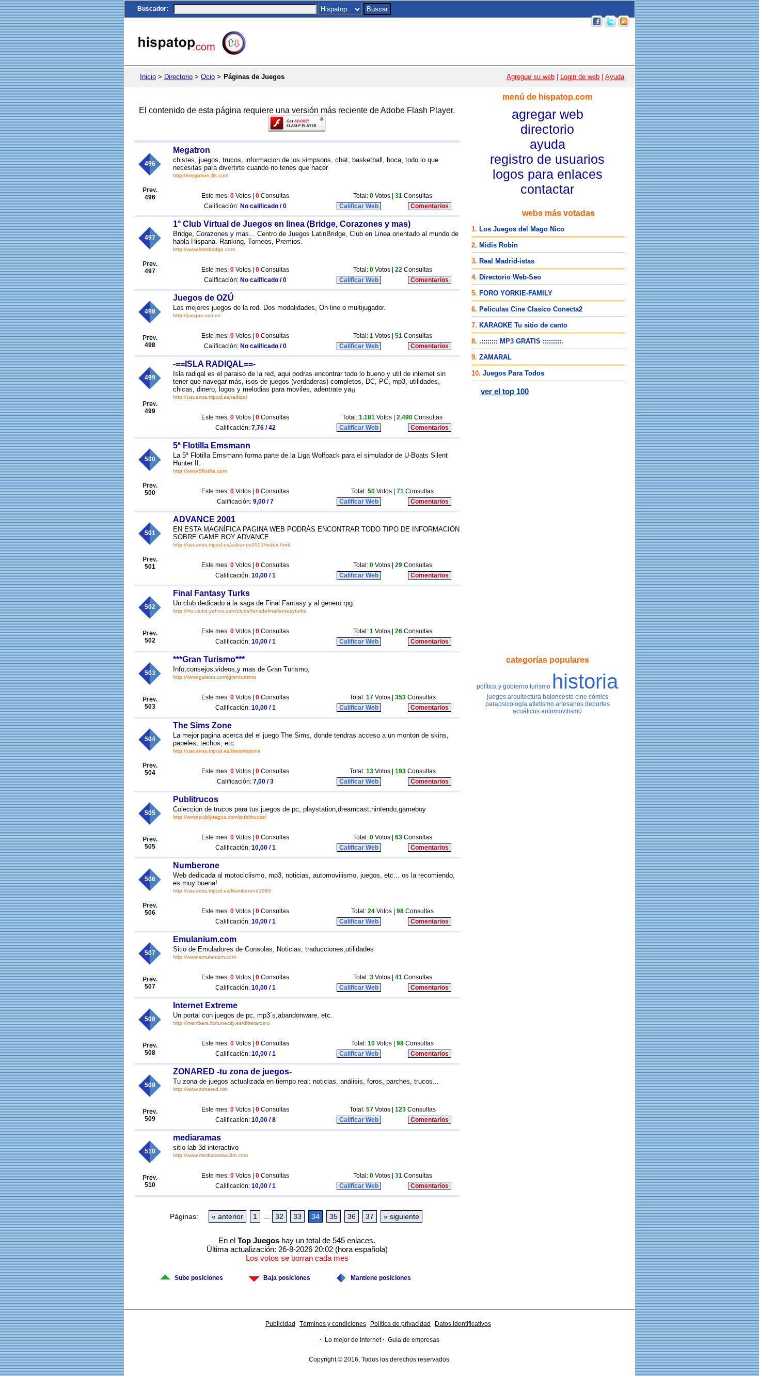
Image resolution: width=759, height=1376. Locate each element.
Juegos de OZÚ (203, 297)
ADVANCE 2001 (204, 519)
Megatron (191, 150)
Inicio (396, 21)
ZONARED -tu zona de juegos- (232, 1071)
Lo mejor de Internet (353, 1339)
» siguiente (401, 1216)
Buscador (151, 8)
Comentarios (429, 206)
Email (522, 21)
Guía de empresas (413, 1339)
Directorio (178, 77)
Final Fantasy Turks (211, 593)
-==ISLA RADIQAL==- (214, 363)
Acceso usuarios (561, 21)
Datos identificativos (463, 1323)
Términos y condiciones (332, 1323)
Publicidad (280, 1323)
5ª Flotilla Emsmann (211, 445)
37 (370, 1216)
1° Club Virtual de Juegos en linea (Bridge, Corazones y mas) (291, 224)
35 (333, 1216)
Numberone (196, 865)
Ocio (208, 77)
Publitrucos (195, 799)
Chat (416, 21)
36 (351, 1216)
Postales (441, 21)
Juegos (470, 21)
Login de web (579, 77)
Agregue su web (531, 77)
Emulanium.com (204, 939)
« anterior (227, 1216)
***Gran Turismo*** (209, 659)
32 (279, 1216)
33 (297, 1216)
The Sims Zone (202, 725)
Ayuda (614, 77)
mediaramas (197, 1137)
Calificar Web (358, 206)
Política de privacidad (400, 1323)
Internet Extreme (205, 1005)
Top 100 (497, 21)
